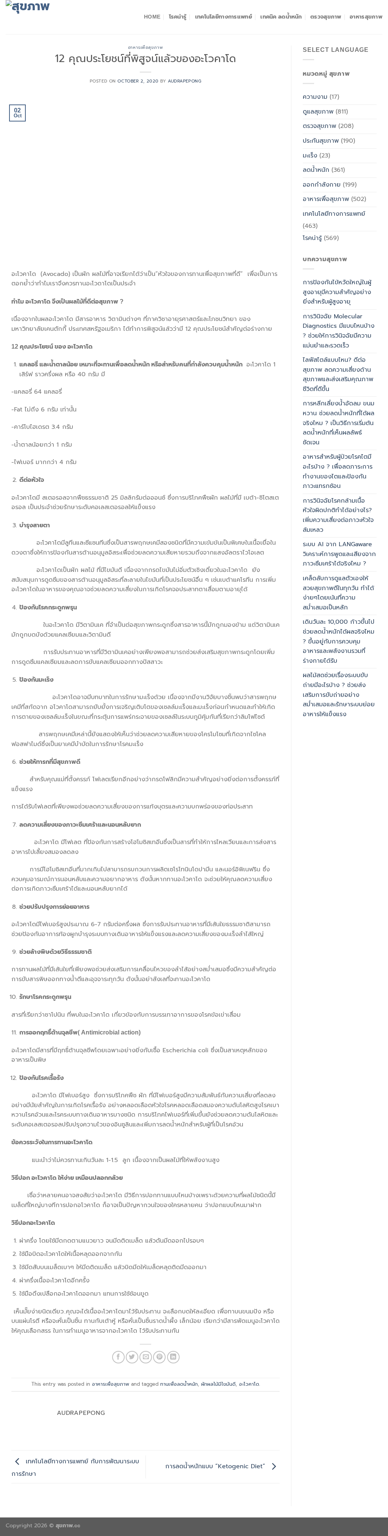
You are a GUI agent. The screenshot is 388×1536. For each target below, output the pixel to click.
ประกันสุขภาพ (321, 140)
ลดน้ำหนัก (316, 169)
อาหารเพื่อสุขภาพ (145, 47)
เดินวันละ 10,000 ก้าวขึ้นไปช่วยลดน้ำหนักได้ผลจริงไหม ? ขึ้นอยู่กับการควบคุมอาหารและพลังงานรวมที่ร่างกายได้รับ (338, 641)
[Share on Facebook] (118, 1357)
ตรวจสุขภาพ (325, 17)
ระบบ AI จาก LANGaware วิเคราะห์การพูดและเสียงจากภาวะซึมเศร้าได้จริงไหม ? (339, 554)
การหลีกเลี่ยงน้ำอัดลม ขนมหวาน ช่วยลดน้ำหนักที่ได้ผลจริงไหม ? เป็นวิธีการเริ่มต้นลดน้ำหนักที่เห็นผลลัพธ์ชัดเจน (338, 423)
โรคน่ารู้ (178, 17)
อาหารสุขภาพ (366, 17)
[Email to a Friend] (145, 1357)
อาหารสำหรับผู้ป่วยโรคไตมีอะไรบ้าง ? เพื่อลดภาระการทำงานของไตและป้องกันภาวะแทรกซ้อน (337, 471)
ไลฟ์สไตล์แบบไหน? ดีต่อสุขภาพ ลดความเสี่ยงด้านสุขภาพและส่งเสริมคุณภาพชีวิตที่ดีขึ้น (338, 374)
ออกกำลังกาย (322, 184)
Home (152, 17)
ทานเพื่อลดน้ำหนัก (179, 1384)
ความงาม (315, 96)
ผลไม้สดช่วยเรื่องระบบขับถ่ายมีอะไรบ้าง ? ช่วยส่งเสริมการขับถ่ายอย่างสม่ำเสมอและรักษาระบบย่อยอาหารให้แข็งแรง (339, 694)
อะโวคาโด (249, 1384)
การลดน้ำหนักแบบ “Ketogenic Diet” (216, 1466)
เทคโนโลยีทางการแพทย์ (223, 17)
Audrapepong (184, 81)
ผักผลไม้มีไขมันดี (218, 1384)
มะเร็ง (310, 155)
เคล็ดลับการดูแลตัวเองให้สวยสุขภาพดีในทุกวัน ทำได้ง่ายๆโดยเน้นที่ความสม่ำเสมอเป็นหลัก (338, 593)
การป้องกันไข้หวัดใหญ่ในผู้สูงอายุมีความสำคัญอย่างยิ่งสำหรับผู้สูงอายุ (337, 292)
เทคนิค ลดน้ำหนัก (281, 17)
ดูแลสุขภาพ (318, 111)
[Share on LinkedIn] (173, 1357)
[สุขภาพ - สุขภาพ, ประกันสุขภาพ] (43, 17)
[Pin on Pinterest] (159, 1357)
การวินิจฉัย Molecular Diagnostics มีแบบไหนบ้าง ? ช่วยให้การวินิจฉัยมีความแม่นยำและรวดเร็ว (338, 331)
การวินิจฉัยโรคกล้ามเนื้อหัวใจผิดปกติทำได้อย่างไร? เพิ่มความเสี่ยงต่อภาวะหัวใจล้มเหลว (338, 515)
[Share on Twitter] (132, 1357)
